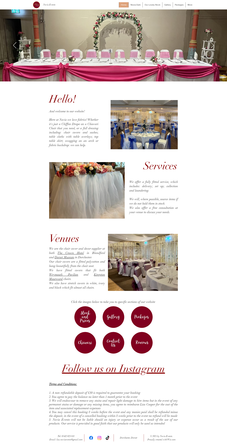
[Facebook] (91, 437)
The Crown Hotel (71, 253)
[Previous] (14, 45)
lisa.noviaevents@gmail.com (69, 439)
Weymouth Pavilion (63, 274)
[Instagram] (99, 438)
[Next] (212, 45)
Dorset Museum (64, 257)
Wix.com (171, 439)
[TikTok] (107, 438)
